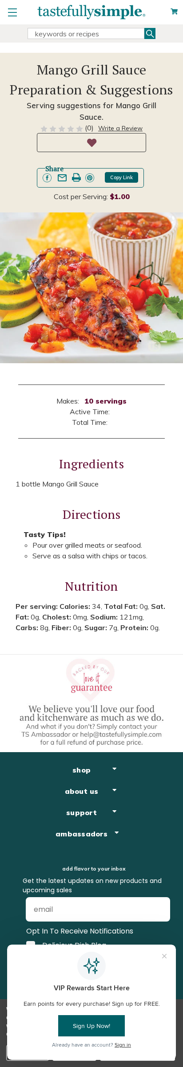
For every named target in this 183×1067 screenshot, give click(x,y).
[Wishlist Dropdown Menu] (91, 142)
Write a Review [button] (120, 128)
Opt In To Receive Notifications (79, 931)
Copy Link (121, 177)
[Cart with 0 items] (174, 12)
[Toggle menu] (12, 12)
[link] (47, 177)
